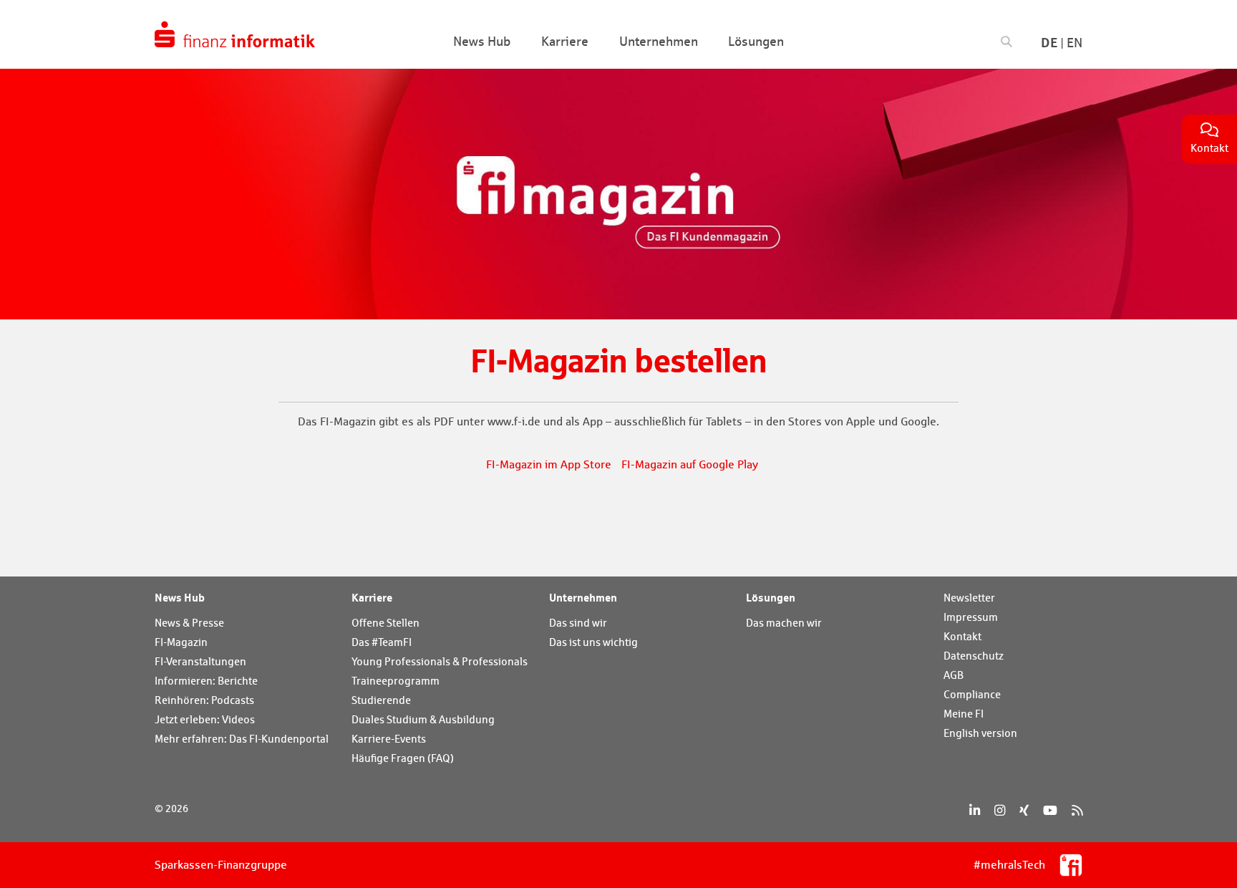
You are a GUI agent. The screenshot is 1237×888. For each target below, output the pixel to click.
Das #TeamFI (381, 642)
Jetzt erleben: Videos (205, 719)
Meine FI (963, 714)
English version (980, 733)
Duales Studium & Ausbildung (423, 719)
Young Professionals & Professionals (439, 661)
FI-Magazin (181, 642)
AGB (953, 675)
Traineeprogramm (395, 681)
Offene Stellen (385, 623)
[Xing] (1024, 810)
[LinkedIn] (974, 810)
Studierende (381, 700)
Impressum (970, 617)
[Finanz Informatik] (235, 34)
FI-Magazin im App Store (548, 464)
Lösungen (770, 597)
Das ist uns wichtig (593, 642)
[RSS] (1077, 810)
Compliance (972, 694)
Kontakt (962, 636)
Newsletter (969, 598)
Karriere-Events (388, 739)
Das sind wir (578, 623)
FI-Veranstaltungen (200, 661)
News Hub (180, 597)
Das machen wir (784, 623)
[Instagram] (999, 810)
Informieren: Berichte (206, 681)
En (1074, 42)
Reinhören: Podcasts (204, 700)
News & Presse (189, 623)
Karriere (371, 597)
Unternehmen (583, 597)
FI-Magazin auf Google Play (689, 464)
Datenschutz (973, 656)
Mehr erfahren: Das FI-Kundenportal (242, 739)
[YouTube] (1050, 810)
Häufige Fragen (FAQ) (402, 758)
